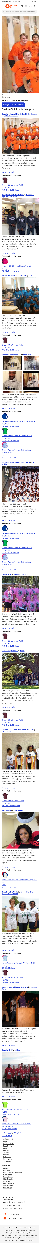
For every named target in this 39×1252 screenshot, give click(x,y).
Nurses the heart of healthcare (14, 276)
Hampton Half (7, 1050)
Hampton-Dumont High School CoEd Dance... (19, 114)
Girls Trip (6, 1181)
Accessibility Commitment (12, 1235)
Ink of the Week (7, 1136)
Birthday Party (8, 1183)
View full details (8, 172)
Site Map (33, 1228)
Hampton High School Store (13, 195)
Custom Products (9, 1228)
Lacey (22, 651)
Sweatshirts (7, 1159)
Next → (18, 1133)
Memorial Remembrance (12, 1172)
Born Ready (6, 810)
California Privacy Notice (24, 1233)
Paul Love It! (6, 574)
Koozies (6, 1155)
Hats (5, 1148)
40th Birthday (8, 1186)
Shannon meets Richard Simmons (15, 987)
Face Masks (7, 1146)
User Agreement (28, 1235)
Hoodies (6, 1150)
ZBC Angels (6, 732)
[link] (11, 6)
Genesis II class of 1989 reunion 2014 (16, 462)
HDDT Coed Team (11, 116)
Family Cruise (8, 1177)
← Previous (6, 1133)
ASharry (18, 1050)
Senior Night (7, 1188)
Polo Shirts (7, 1157)
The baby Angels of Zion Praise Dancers (17, 730)
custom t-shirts (29, 1230)
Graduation (7, 1175)
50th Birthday (8, 1179)
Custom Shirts (8, 1144)
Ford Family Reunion (10, 651)
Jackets (6, 1152)
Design (13, 105)
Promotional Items (22, 1228)
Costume (6, 1170)
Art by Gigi (27, 355)
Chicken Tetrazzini (21, 574)
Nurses (31, 276)
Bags (5, 1142)
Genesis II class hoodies (11, 355)
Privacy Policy (10, 1233)
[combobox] (19, 12)
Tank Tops (7, 1161)
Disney (5, 1168)
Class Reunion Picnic (10, 892)
